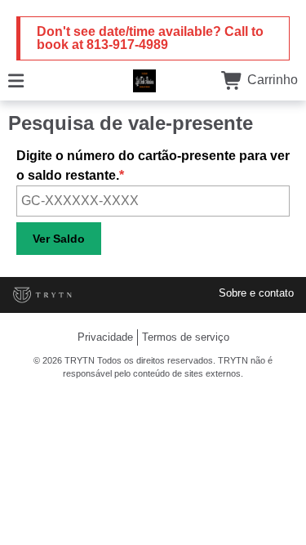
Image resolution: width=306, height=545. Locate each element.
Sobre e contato (256, 293)
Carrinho (271, 80)
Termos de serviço (185, 337)
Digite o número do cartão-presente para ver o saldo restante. (153, 165)
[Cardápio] (16, 80)
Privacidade (105, 337)
